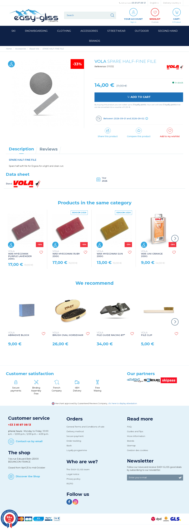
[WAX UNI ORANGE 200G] (158, 229)
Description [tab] (21, 148)
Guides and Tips (135, 431)
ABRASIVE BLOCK (18, 333)
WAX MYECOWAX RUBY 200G (66, 254)
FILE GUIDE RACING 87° (111, 333)
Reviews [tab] (49, 149)
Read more (140, 419)
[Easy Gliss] (34, 15)
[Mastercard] (20, 518)
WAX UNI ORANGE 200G (152, 254)
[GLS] (175, 518)
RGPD (69, 483)
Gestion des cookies (137, 450)
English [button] (153, 3)
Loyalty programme (76, 450)
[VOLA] (175, 67)
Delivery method (75, 431)
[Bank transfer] (57, 518)
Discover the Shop (28, 476)
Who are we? (82, 461)
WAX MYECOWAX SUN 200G (110, 254)
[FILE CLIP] (159, 310)
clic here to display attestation (122, 403)
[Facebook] (69, 502)
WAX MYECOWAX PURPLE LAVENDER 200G (20, 255)
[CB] (28, 518)
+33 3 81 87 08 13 (19, 424)
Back (69, 445)
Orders (74, 419)
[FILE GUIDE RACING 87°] (115, 310)
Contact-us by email (29, 441)
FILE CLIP (146, 333)
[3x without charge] (38, 518)
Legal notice (72, 474)
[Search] (112, 15)
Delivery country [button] (171, 3)
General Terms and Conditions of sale (85, 426)
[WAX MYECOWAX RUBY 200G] (69, 229)
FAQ (129, 426)
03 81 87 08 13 (138, 3)
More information (136, 436)
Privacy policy (73, 479)
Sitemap (131, 445)
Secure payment (75, 436)
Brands (130, 441)
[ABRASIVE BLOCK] (26, 310)
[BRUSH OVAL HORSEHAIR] (71, 310)
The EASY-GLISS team (77, 469)
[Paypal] (48, 518)
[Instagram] (75, 502)
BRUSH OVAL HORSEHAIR (67, 333)
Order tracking (73, 441)
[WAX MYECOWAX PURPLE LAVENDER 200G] (25, 229)
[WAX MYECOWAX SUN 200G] (113, 229)
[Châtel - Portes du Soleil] (135, 380)
